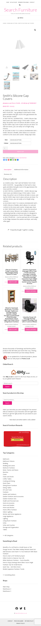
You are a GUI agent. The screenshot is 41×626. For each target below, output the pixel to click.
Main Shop (6, 587)
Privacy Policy (20, 623)
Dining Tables (7, 488)
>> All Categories (8, 535)
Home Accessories (8, 503)
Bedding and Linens (9, 466)
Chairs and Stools (8, 477)
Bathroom (6, 459)
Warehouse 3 (7, 591)
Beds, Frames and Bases (10, 470)
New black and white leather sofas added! (20, 420)
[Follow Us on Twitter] (21, 608)
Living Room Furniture (9, 521)
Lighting (5, 518)
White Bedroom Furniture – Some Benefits (16, 560)
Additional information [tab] (21, 169)
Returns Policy (29, 621)
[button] (35, 30)
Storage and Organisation (11, 527)
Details (12, 106)
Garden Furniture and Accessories (13, 496)
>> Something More (9, 575)
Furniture (5, 492)
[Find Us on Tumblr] (25, 608)
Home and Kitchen (12, 23)
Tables (5, 529)
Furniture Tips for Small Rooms (12, 565)
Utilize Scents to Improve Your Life (13, 558)
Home (4, 23)
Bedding (5, 463)
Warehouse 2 (7, 589)
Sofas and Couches (9, 525)
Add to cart (20, 151)
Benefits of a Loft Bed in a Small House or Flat (17, 547)
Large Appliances (8, 516)
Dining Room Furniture (10, 485)
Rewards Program (23, 2)
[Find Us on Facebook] (16, 608)
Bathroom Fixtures (8, 461)
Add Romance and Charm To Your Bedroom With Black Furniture (20, 553)
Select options (31, 291)
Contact (32, 2)
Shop (7, 2)
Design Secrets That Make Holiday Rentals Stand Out (19, 549)
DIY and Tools (7, 490)
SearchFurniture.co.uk (21, 613)
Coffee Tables (7, 479)
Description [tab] (7, 169)
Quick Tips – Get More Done (11, 567)
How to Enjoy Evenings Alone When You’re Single (18, 562)
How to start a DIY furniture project (14, 556)
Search (7, 403)
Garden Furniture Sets (9, 499)
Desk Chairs (6, 483)
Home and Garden (8, 505)
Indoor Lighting (7, 512)
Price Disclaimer (18, 621)
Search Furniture (20, 9)
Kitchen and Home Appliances (12, 514)
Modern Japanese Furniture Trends (13, 569)
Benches (5, 472)
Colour (6, 143)
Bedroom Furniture (9, 468)
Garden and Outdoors (9, 494)
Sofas (4, 523)
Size (6, 140)
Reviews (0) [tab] (8, 174)
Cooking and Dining (9, 481)
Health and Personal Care (11, 501)
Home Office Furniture (10, 510)
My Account (13, 2)
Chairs (5, 474)
